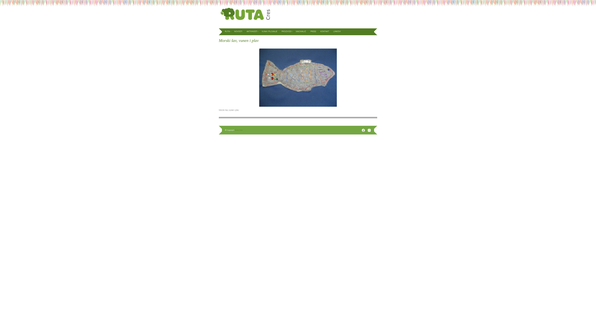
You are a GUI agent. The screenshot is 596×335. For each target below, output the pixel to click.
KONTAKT (324, 31)
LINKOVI (337, 31)
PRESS (313, 31)
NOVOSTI (238, 31)
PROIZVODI (286, 31)
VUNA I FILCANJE (269, 31)
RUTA (227, 31)
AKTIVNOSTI (252, 31)
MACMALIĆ (301, 31)
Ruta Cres (239, 130)
